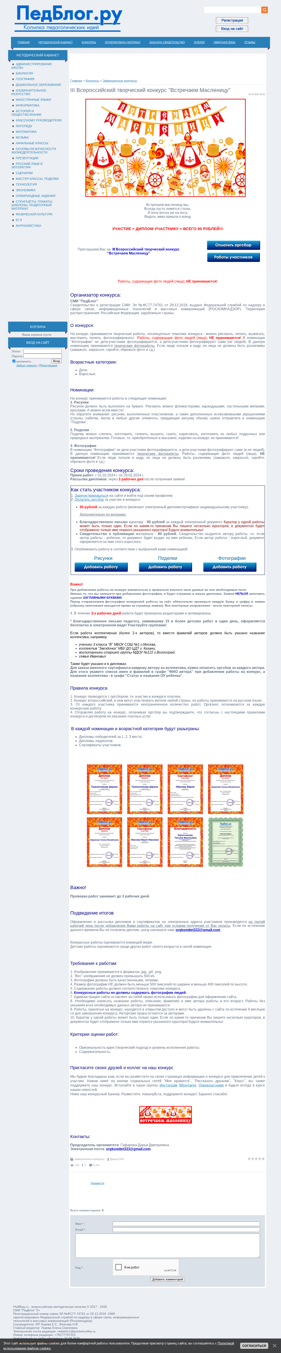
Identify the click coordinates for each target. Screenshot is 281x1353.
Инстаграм (168, 1085)
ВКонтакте (187, 1085)
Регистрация (48, 365)
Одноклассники (211, 1085)
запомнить (23, 361)
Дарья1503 (117, 1159)
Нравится (97, 1183)
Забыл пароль (26, 365)
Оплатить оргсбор (89, 499)
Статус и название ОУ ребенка (153, 675)
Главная (76, 80)
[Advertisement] (36, 273)
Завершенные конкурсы (120, 80)
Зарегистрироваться (91, 495)
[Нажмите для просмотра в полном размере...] (106, 814)
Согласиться (254, 1346)
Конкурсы (92, 80)
